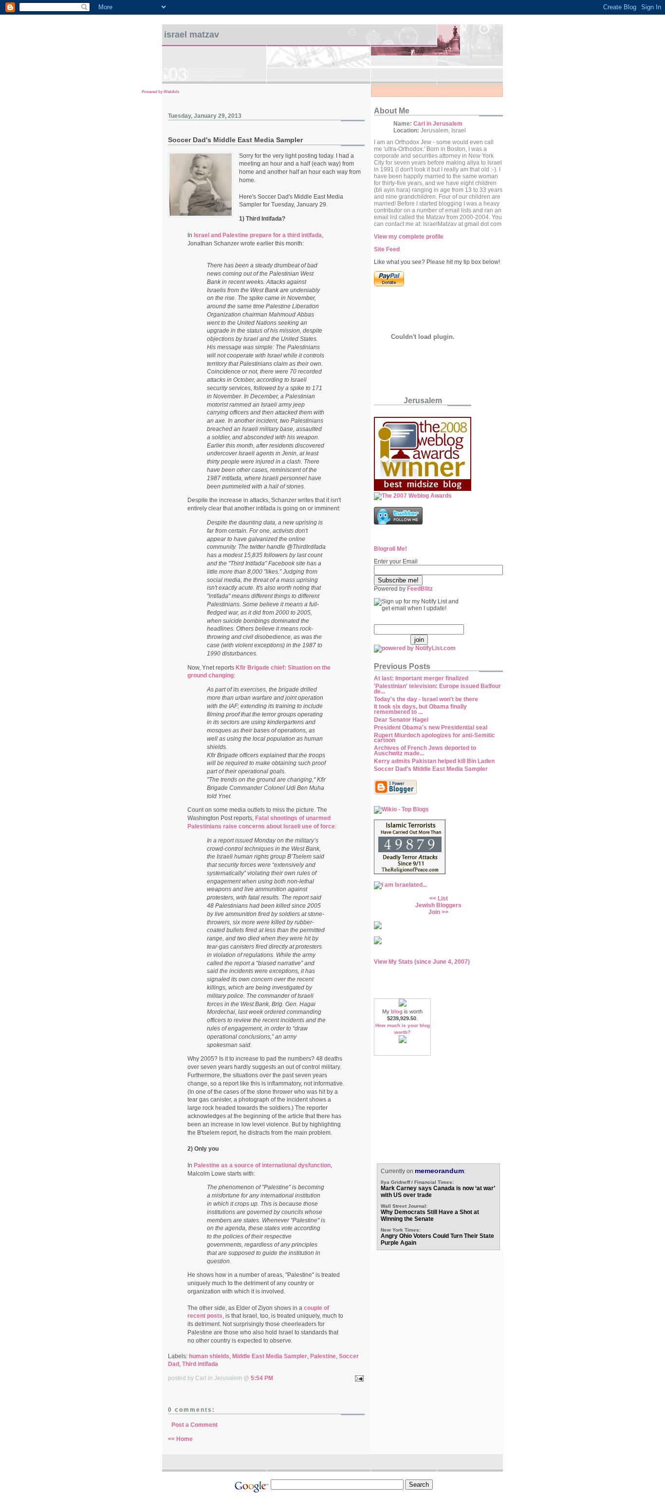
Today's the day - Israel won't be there (426, 699)
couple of (316, 1308)
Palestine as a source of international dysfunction (262, 1165)
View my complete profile (408, 236)
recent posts (204, 1315)
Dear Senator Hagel (401, 719)
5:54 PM (262, 1378)
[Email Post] (358, 1378)
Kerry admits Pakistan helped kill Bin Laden (434, 761)
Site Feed (387, 249)
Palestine (323, 1356)
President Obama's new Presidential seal (430, 727)
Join (434, 912)
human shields (209, 1356)
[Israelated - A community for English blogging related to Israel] (400, 884)
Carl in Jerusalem (437, 123)
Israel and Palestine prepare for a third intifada (258, 235)
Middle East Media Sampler (269, 1356)
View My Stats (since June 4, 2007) (422, 961)
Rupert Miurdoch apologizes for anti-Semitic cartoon (434, 738)
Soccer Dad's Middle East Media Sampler (431, 769)
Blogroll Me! (390, 548)
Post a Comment (194, 1424)
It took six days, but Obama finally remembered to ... (420, 709)
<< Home (180, 1439)
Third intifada (200, 1364)
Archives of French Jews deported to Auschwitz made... (425, 751)
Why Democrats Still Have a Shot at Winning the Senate (430, 1215)
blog (397, 1011)
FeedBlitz (420, 588)
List (443, 898)
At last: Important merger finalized (421, 678)
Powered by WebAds (160, 92)
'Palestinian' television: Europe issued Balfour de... (437, 689)
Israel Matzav (191, 34)
